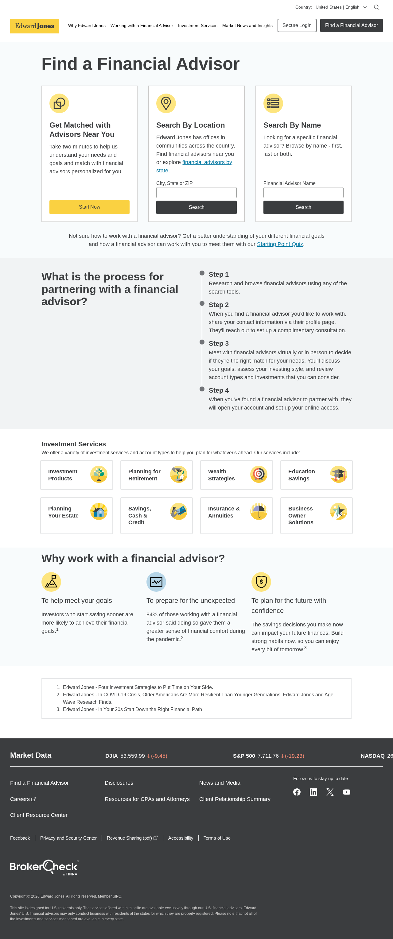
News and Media (219, 783)
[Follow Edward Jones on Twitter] (330, 792)
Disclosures (119, 783)
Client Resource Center (39, 815)
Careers (23, 799)
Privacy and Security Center (68, 838)
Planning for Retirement (144, 475)
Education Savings (301, 475)
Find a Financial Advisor (351, 25)
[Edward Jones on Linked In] (313, 792)
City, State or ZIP (174, 183)
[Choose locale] (365, 7)
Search (196, 207)
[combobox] (196, 192)
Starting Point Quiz (280, 244)
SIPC (117, 896)
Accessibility (180, 838)
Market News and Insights (247, 25)
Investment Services (197, 25)
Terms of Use (217, 838)
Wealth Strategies (221, 475)
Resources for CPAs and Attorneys (147, 799)
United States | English (338, 7)
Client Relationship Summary (234, 799)
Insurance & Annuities (224, 512)
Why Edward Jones (87, 25)
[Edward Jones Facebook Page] (297, 792)
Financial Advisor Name (289, 183)
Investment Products (62, 475)
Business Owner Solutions (300, 515)
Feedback (20, 838)
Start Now (89, 207)
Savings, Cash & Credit (139, 515)
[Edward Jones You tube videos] (346, 792)
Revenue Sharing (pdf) (132, 838)
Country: (303, 7)
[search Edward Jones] (377, 7)
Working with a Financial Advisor (142, 25)
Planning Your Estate (63, 512)
